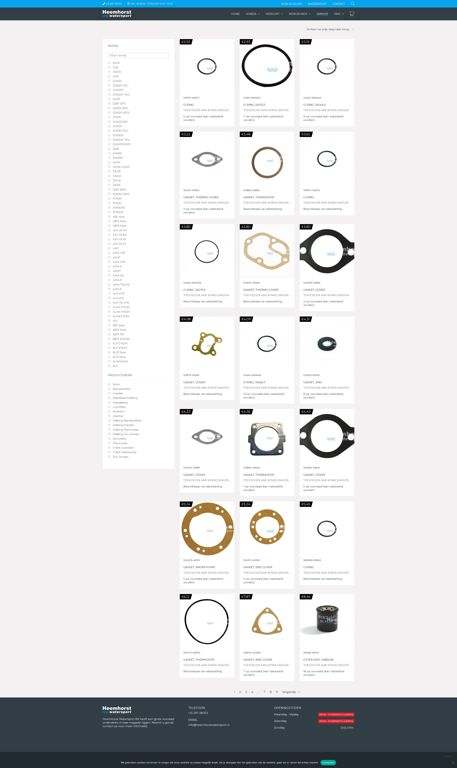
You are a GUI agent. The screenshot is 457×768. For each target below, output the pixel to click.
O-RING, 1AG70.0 (194, 289)
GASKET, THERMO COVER (201, 197)
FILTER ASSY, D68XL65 (318, 659)
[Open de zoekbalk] (352, 3)
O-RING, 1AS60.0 (254, 382)
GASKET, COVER (314, 289)
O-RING (188, 104)
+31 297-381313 (114, 3)
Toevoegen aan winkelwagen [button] (206, 110)
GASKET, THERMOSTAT (259, 197)
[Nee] (452, 762)
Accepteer (328, 762)
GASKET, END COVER (257, 567)
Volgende (289, 692)
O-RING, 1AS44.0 (314, 104)
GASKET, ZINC (312, 382)
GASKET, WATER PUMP (199, 567)
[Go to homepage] (117, 14)
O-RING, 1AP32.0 (254, 104)
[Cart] (351, 14)
